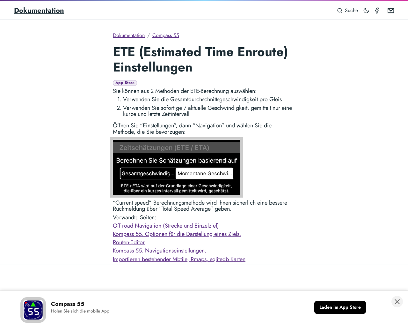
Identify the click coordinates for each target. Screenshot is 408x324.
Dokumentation (39, 10)
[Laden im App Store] (340, 307)
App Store (125, 83)
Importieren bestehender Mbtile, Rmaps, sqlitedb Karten (179, 259)
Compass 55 (165, 35)
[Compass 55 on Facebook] (378, 10)
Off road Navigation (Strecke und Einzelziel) (166, 226)
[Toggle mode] (366, 10)
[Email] (389, 10)
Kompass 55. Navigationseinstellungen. (159, 250)
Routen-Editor (129, 242)
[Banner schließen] (397, 301)
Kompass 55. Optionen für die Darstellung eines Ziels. (177, 234)
